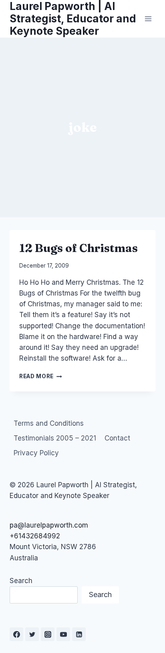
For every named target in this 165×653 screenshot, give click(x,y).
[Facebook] (16, 634)
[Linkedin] (79, 634)
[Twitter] (32, 634)
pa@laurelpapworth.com (49, 525)
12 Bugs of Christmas (78, 248)
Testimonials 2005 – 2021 (55, 438)
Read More (40, 376)
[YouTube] (63, 634)
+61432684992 (35, 536)
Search (21, 581)
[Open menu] (148, 18)
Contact (117, 438)
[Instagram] (47, 634)
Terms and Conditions (49, 423)
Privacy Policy (36, 453)
